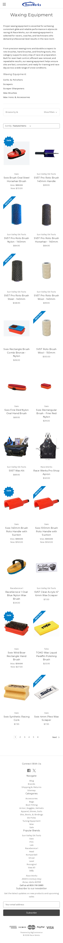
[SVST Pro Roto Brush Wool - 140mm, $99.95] (46, 271)
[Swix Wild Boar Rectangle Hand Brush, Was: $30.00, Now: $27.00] (17, 628)
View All (31, 867)
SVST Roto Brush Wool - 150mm (46, 351)
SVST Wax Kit (16, 470)
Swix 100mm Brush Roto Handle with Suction (46, 531)
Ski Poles (31, 817)
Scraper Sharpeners (13, 88)
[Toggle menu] (4, 4)
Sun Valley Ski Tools (31, 835)
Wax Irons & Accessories (16, 97)
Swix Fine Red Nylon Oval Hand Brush (16, 411)
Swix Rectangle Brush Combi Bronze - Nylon (17, 352)
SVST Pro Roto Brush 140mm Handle (46, 179)
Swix (31, 838)
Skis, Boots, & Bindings (31, 814)
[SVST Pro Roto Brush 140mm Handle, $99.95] (46, 153)
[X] (34, 770)
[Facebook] (28, 770)
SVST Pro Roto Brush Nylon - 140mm (16, 240)
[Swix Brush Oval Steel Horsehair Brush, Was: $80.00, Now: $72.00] (17, 153)
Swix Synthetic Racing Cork (17, 718)
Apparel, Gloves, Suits (31, 811)
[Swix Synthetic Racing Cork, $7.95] (17, 692)
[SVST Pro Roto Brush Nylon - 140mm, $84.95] (17, 214)
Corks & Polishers (13, 79)
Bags (31, 801)
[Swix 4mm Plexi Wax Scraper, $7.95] (46, 692)
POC (31, 842)
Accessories (32, 798)
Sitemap (31, 790)
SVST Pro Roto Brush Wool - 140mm (46, 297)
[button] (31, 112)
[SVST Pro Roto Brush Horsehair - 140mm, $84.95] (46, 214)
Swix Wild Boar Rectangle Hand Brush (16, 656)
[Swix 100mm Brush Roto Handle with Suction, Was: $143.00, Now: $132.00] (46, 503)
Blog (31, 780)
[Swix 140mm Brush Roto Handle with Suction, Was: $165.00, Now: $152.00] (17, 503)
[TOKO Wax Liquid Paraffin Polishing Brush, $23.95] (46, 628)
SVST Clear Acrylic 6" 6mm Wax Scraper (46, 593)
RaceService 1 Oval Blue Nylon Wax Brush (16, 595)
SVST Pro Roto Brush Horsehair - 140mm (46, 240)
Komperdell (31, 854)
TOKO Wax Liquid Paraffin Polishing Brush (46, 656)
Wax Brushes (10, 93)
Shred (31, 858)
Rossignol (32, 864)
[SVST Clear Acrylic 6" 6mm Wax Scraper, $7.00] (46, 568)
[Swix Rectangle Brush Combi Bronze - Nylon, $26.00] (17, 328)
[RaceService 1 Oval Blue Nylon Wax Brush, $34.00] (17, 568)
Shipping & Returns (31, 787)
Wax (31, 824)
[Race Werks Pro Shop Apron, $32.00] (46, 446)
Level (31, 861)
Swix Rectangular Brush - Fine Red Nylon (46, 413)
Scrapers (8, 84)
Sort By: (8, 126)
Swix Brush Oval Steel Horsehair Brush (16, 179)
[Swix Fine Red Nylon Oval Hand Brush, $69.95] (17, 386)
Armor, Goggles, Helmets (31, 808)
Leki (31, 845)
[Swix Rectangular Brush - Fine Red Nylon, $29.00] (46, 386)
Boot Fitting (31, 805)
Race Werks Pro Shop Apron (46, 472)
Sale (32, 827)
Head (31, 851)
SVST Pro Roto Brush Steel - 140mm (16, 297)
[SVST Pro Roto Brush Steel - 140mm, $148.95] (17, 271)
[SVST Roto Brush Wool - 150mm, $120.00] (46, 328)
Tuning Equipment (32, 821)
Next (54, 737)
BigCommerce (37, 932)
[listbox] (22, 126)
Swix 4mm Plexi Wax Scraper (46, 718)
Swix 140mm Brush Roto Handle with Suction (16, 531)
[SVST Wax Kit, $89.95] (17, 446)
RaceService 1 (31, 848)
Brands (31, 784)
